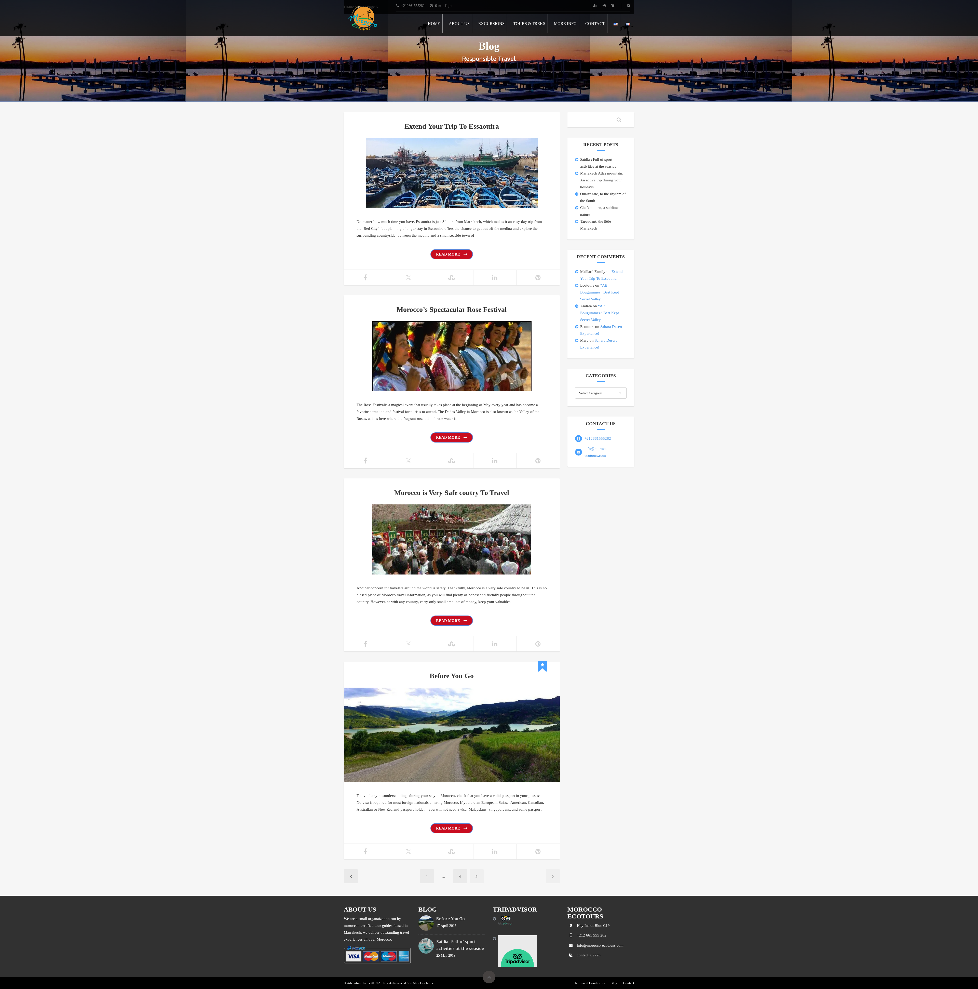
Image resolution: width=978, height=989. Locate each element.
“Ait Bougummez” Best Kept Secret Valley (599, 292)
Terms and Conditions (589, 983)
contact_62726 (589, 955)
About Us (459, 23)
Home (434, 23)
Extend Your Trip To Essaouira (451, 126)
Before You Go (452, 676)
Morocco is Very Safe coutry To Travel (451, 493)
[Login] (604, 6)
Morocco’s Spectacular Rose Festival (452, 309)
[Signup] (596, 6)
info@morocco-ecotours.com (600, 945)
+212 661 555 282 (591, 935)
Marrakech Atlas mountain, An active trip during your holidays (601, 180)
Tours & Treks (529, 23)
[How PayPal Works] (377, 954)
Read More (448, 254)
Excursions (491, 23)
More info (565, 23)
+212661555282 (598, 438)
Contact (595, 23)
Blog (613, 983)
